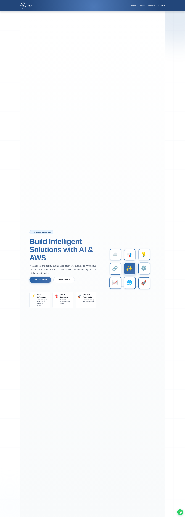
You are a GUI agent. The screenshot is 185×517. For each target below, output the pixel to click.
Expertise (142, 5)
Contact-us (151, 5)
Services (133, 5)
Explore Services (64, 280)
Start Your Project (40, 280)
